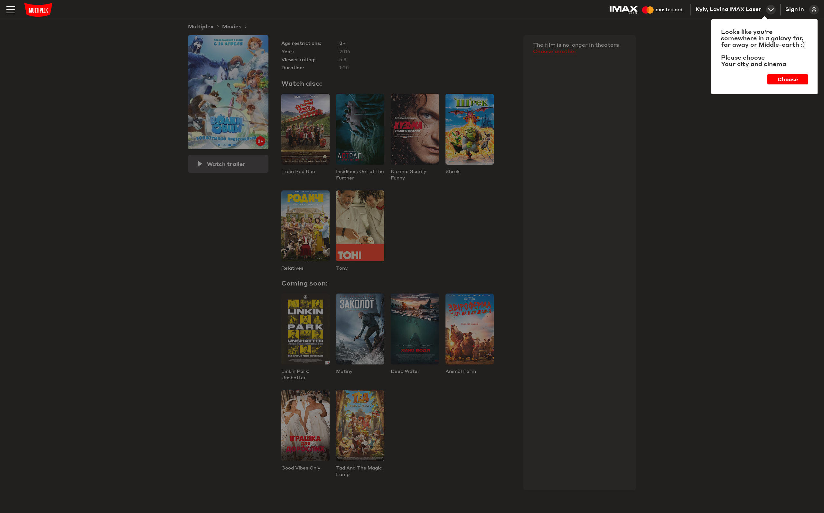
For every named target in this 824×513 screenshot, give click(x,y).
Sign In (794, 9)
